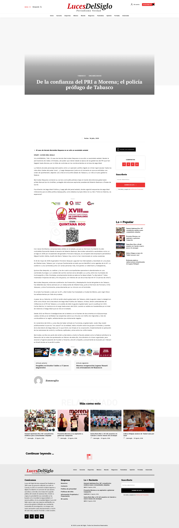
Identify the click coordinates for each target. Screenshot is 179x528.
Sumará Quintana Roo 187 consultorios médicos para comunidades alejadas (134, 230)
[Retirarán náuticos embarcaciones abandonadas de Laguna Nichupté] (120, 262)
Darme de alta (129, 185)
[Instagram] (32, 516)
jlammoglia (52, 380)
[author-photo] (26, 438)
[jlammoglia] (38, 380)
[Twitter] (37, 516)
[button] (37, 7)
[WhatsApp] (137, 164)
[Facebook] (124, 164)
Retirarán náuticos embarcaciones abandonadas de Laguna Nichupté (135, 262)
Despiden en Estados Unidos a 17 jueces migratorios (52, 367)
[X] (128, 164)
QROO (85, 487)
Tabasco (82, 76)
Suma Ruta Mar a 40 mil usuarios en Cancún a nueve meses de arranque (135, 246)
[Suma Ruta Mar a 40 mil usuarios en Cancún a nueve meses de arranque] (120, 246)
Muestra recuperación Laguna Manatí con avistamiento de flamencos (92, 367)
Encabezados (95, 76)
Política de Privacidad (136, 189)
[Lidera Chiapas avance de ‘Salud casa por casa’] (120, 254)
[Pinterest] (133, 164)
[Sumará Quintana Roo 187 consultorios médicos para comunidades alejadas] (120, 230)
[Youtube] (42, 516)
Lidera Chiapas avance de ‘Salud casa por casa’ (134, 254)
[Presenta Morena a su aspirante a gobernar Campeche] (120, 238)
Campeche (87, 494)
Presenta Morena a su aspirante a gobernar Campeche (133, 238)
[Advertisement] (89, 111)
